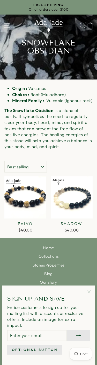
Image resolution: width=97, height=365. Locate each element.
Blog (48, 273)
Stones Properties (48, 265)
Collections (49, 256)
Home (48, 247)
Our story (48, 282)
